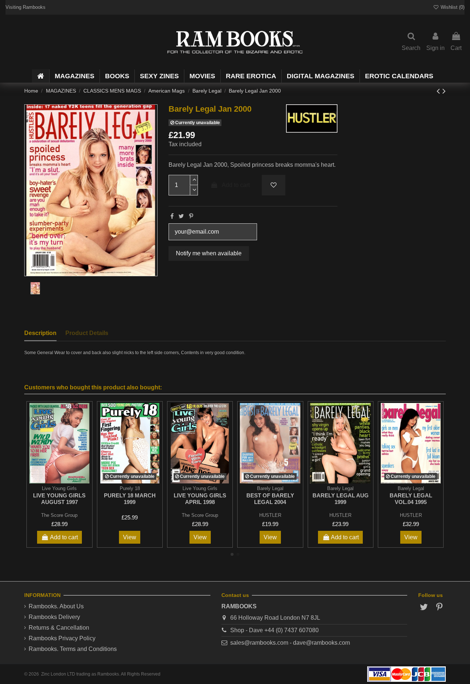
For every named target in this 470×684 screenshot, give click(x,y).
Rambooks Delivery (54, 617)
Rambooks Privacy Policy (62, 638)
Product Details (86, 333)
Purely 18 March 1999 (130, 498)
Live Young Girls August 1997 (59, 498)
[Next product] (444, 91)
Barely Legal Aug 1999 (340, 498)
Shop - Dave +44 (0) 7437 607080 (274, 630)
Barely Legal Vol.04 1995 (411, 498)
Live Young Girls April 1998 (200, 498)
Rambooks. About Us (56, 606)
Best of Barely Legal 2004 (270, 498)
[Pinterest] (191, 216)
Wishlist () (451, 7)
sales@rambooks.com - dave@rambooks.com (290, 643)
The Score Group (59, 515)
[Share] (172, 216)
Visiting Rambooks (26, 7)
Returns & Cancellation (59, 627)
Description (40, 333)
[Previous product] (439, 91)
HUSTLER (270, 515)
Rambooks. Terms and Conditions (73, 649)
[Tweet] (181, 216)
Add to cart (236, 185)
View (129, 537)
